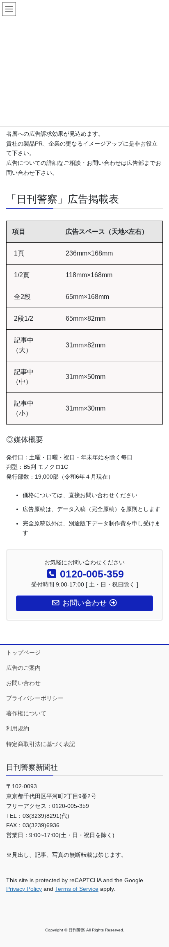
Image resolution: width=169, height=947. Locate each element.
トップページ (23, 652)
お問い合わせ (23, 683)
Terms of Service (76, 888)
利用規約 (17, 728)
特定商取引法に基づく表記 (40, 744)
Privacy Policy (24, 888)
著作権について (26, 713)
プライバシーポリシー (35, 698)
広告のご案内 (23, 667)
